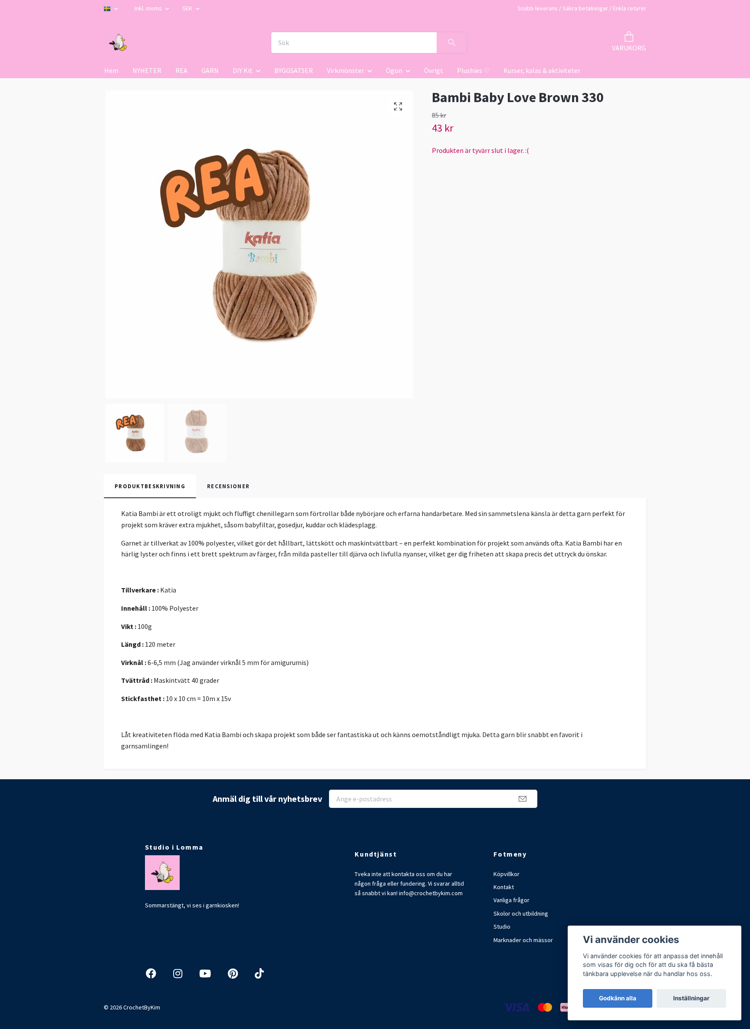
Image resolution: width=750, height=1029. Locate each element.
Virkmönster (345, 70)
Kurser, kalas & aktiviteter (541, 70)
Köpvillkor (506, 874)
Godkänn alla (617, 998)
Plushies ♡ (473, 70)
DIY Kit (243, 70)
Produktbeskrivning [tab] (150, 486)
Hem (111, 70)
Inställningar (691, 998)
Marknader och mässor (523, 940)
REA (181, 70)
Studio (501, 926)
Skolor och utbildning (520, 913)
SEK (188, 8)
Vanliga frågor (511, 900)
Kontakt (503, 887)
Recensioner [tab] (228, 486)
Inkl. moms (149, 8)
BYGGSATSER (293, 70)
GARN (210, 70)
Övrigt (433, 70)
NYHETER (146, 70)
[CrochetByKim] (118, 42)
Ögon (394, 70)
